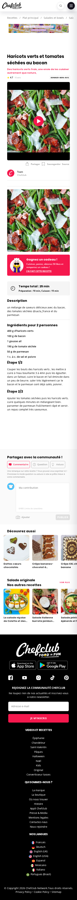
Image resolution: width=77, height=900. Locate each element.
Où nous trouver (38, 799)
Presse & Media (38, 813)
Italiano (40, 869)
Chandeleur (38, 742)
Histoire (38, 803)
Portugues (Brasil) (41, 874)
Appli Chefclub (38, 808)
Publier (62, 517)
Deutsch (40, 847)
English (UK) (40, 851)
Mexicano (40, 865)
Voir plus (65, 582)
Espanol (40, 860)
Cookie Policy (41, 892)
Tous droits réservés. (60, 888)
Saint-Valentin (38, 747)
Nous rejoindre (38, 826)
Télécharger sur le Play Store (53, 665)
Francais (40, 842)
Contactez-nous (38, 822)
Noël (38, 761)
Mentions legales (38, 817)
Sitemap (56, 892)
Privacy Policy (24, 892)
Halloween (38, 756)
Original (38, 770)
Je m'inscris (38, 718)
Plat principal (30, 17)
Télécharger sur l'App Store (22, 665)
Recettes (12, 17)
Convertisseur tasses (38, 774)
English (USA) (40, 856)
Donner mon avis (60, 77)
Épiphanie (38, 738)
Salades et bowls (54, 17)
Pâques (38, 751)
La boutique (38, 794)
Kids (38, 765)
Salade (73, 17)
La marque (38, 790)
